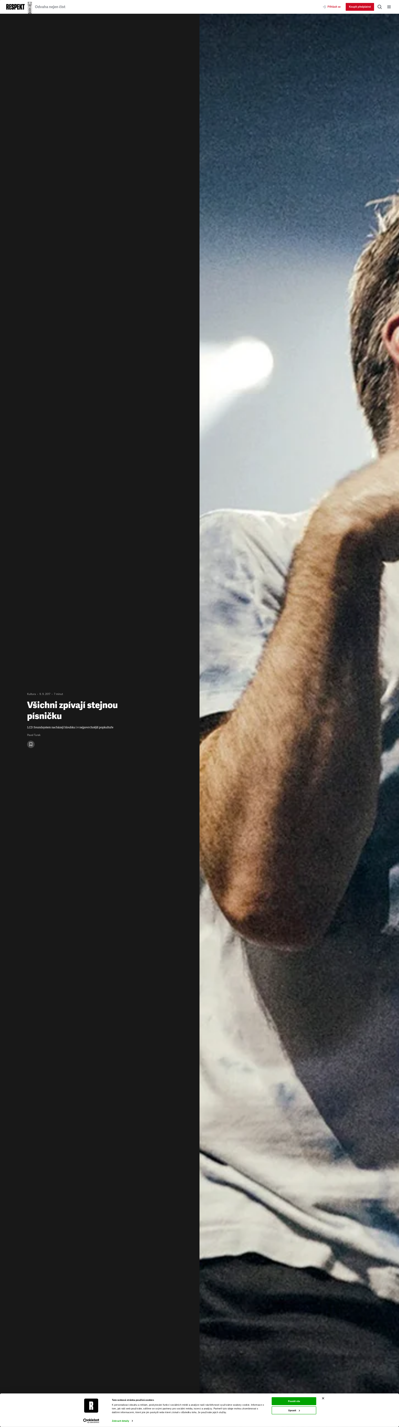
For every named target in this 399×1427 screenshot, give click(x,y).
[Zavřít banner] (323, 1398)
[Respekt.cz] (15, 7)
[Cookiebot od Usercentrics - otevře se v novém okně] (91, 1421)
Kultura (31, 694)
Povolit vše (294, 1401)
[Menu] (389, 7)
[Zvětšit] (299, 720)
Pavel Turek (34, 735)
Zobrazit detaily (120, 1421)
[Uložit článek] (31, 744)
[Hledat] (379, 7)
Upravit (292, 1410)
